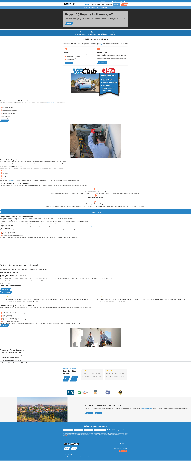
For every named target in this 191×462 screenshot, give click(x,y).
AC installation (10, 180)
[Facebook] (124, 451)
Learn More (105, 7)
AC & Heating (87, 4)
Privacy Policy (66, 435)
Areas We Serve (109, 4)
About (103, 4)
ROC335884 (125, 448)
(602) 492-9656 (100, 410)
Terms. (70, 435)
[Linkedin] (120, 451)
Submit (121, 430)
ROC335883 (120, 448)
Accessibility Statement (90, 451)
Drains (98, 4)
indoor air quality (89, 226)
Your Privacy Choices (68, 454)
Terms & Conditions (80, 451)
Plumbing (94, 4)
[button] (1, 299)
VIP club (102, 44)
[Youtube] (126, 451)
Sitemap (66, 451)
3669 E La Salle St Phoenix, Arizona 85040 (119, 445)
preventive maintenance (51, 102)
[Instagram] (122, 451)
